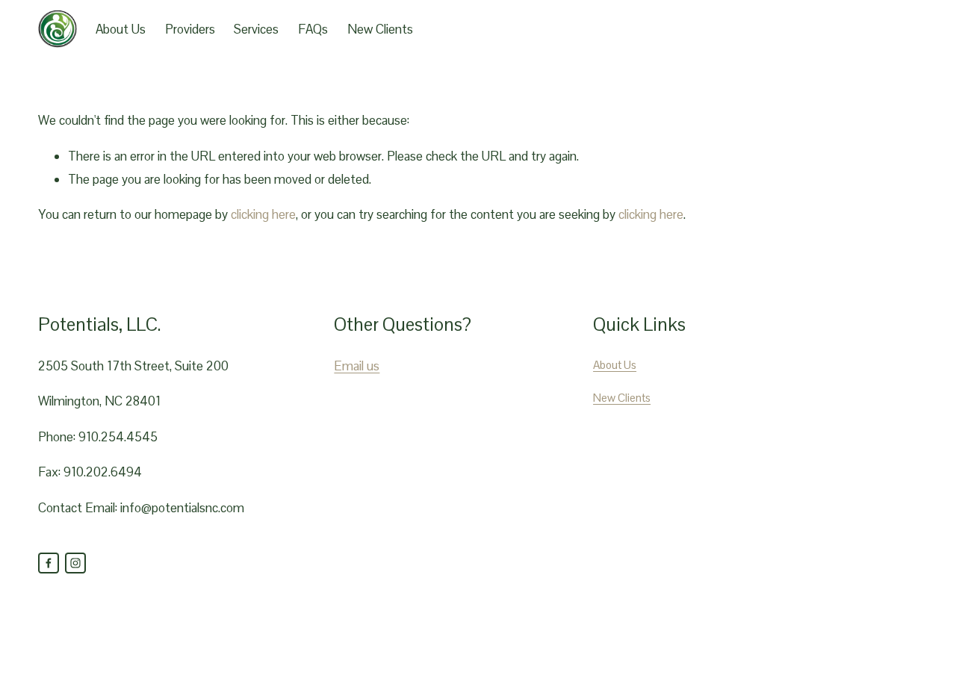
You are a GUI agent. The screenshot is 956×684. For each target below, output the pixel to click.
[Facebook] (48, 563)
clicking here (263, 214)
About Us (121, 29)
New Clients (380, 29)
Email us (356, 366)
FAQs (313, 29)
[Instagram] (75, 563)
